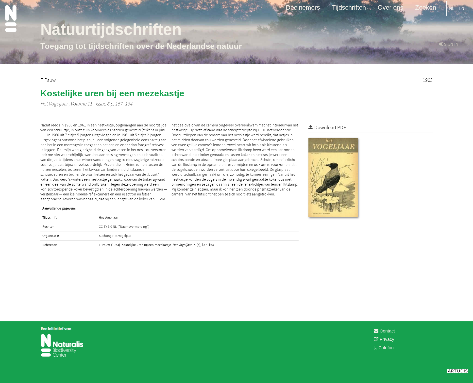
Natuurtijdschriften (111, 29)
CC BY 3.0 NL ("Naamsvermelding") (124, 227)
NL (451, 8)
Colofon (385, 347)
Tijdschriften (349, 7)
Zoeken (425, 7)
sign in (450, 44)
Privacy (386, 339)
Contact (386, 331)
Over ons (390, 7)
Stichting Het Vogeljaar (115, 236)
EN (461, 8)
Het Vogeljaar (54, 104)
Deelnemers (303, 7)
